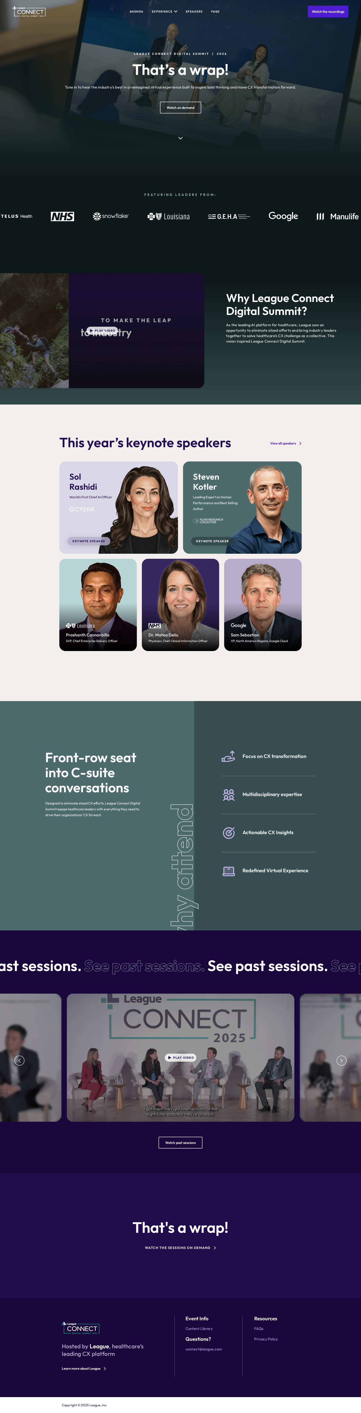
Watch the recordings (328, 11)
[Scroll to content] (180, 140)
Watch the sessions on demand (178, 1248)
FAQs (215, 11)
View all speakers (283, 443)
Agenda (137, 11)
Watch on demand (180, 107)
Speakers (194, 11)
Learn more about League (81, 1368)
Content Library (199, 1328)
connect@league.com (204, 1349)
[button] (19, 1061)
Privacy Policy (266, 1339)
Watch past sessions (180, 1143)
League (99, 1346)
